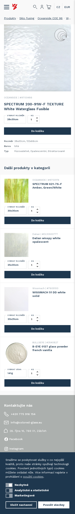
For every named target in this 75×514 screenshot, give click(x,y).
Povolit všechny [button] (53, 504)
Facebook (16, 439)
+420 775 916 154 (23, 414)
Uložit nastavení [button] (21, 504)
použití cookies (33, 476)
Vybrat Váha (14, 369)
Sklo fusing (26, 18)
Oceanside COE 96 (50, 18)
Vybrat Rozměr (15, 115)
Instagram (16, 448)
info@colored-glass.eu (26, 422)
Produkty (10, 18)
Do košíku (37, 131)
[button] (9, 485)
